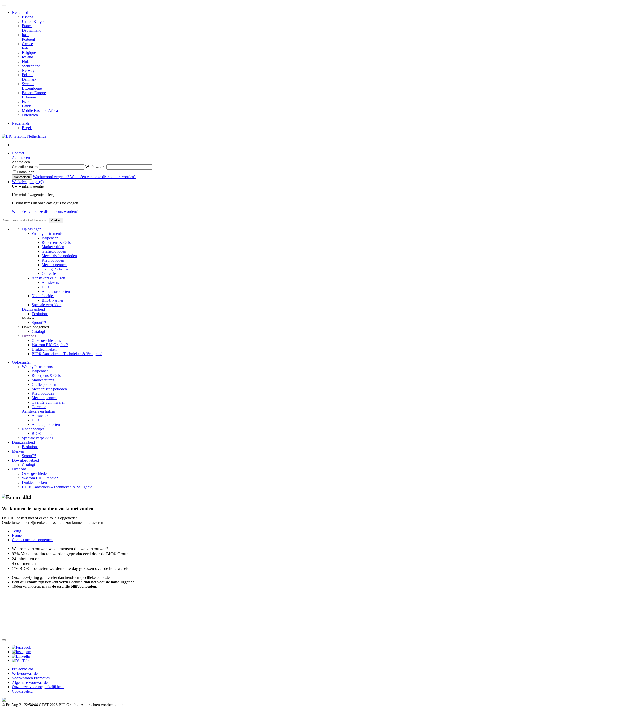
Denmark (29, 79)
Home (17, 535)
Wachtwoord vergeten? (51, 177)
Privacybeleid (22, 669)
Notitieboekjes (43, 296)
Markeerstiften (53, 247)
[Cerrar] (4, 640)
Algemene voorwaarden (31, 682)
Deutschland (31, 30)
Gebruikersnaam (25, 167)
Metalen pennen (54, 265)
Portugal (28, 39)
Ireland (27, 48)
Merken (18, 451)
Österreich (30, 115)
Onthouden (25, 172)
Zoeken (56, 220)
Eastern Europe (34, 93)
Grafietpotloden (54, 251)
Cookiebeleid (22, 691)
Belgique (29, 52)
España (27, 17)
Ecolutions (40, 314)
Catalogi (38, 331)
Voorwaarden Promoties (31, 678)
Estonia (27, 101)
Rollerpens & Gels (56, 242)
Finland (28, 61)
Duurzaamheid (33, 309)
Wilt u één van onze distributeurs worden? (103, 177)
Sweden (28, 84)
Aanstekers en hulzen (48, 278)
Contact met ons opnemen (32, 540)
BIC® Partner (52, 300)
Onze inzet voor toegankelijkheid (38, 687)
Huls (45, 287)
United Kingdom (35, 21)
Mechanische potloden (59, 256)
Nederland (20, 12)
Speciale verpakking (47, 305)
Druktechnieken (44, 349)
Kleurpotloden (53, 260)
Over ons (29, 336)
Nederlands (21, 123)
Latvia (27, 106)
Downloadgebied (25, 460)
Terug (16, 531)
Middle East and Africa (40, 110)
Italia (25, 35)
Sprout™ (39, 322)
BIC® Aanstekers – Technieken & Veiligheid (67, 354)
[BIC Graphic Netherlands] (24, 136)
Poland (27, 75)
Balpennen (50, 238)
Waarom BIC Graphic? (50, 345)
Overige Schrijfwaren (58, 269)
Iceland (27, 57)
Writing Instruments (47, 233)
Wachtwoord (95, 167)
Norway (28, 70)
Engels (27, 128)
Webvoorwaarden (26, 673)
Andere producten (56, 291)
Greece (27, 44)
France (27, 26)
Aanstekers (50, 282)
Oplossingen (31, 229)
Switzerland (31, 66)
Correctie (49, 273)
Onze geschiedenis (46, 340)
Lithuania (29, 97)
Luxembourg (32, 88)
